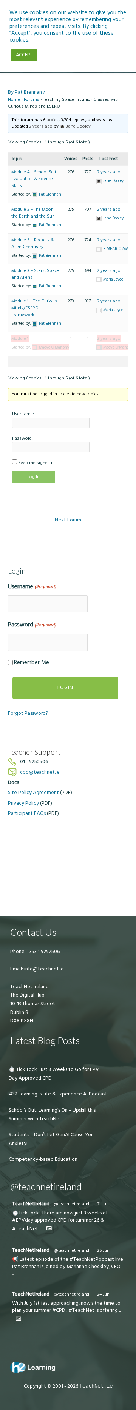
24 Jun (103, 1294)
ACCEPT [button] (24, 54)
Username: (23, 414)
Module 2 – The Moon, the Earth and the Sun (33, 212)
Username (32, 586)
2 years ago (41, 126)
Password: (22, 438)
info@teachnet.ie (43, 969)
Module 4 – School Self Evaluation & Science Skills (33, 179)
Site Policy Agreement (33, 792)
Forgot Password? (28, 713)
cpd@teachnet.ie (40, 772)
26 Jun (103, 1250)
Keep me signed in (36, 463)
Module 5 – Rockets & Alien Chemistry (32, 243)
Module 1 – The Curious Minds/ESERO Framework (34, 308)
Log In (33, 477)
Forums (31, 99)
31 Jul (102, 1204)
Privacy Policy (23, 803)
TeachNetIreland (30, 1203)
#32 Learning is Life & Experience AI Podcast (58, 1094)
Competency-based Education (43, 1159)
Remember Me (31, 662)
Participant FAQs (27, 813)
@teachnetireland (71, 1204)
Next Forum (68, 520)
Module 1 (20, 338)
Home (14, 99)
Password (32, 624)
